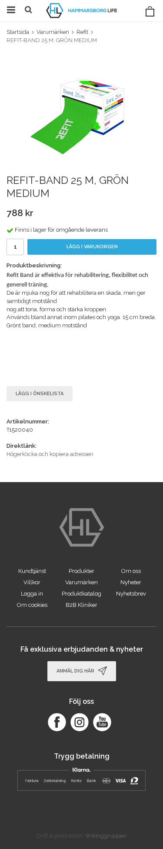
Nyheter (130, 582)
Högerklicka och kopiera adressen (50, 454)
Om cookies (32, 605)
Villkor (31, 582)
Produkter (81, 571)
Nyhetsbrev (131, 593)
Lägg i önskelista (39, 393)
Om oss (131, 571)
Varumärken (81, 582)
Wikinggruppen (105, 835)
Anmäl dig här (76, 670)
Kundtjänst (32, 571)
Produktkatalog (81, 593)
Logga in (32, 593)
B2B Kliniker (81, 605)
